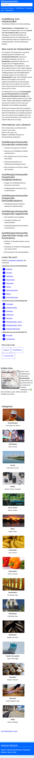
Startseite (11, 8)
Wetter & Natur (12, 530)
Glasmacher (10, 314)
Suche (15, 731)
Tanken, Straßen (12, 509)
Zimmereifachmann (12, 297)
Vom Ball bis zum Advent (13, 424)
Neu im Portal (11, 752)
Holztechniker (10, 280)
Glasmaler (9, 318)
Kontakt (3, 750)
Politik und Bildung (12, 721)
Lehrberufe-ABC (8, 356)
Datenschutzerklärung (14, 750)
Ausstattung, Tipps (12, 594)
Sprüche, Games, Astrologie (13, 488)
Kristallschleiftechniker (13, 329)
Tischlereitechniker (12, 290)
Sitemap (3, 752)
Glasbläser (9, 311)
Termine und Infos (13, 573)
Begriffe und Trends (12, 636)
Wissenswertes (9, 1)
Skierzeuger (10, 283)
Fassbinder (9, 276)
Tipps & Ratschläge (12, 657)
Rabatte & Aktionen (12, 678)
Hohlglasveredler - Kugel (14, 325)
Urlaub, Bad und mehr (12, 467)
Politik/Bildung (20, 8)
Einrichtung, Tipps (13, 615)
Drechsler (9, 272)
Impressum (26, 750)
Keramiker (9, 335)
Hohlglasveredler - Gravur (14, 322)
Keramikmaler (10, 339)
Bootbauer (9, 269)
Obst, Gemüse (12, 551)
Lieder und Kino (12, 445)
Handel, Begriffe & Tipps (13, 700)
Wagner (8, 294)
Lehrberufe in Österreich (15, 260)
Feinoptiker (9, 304)
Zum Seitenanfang (6, 731)
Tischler (8, 287)
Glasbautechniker (11, 307)
